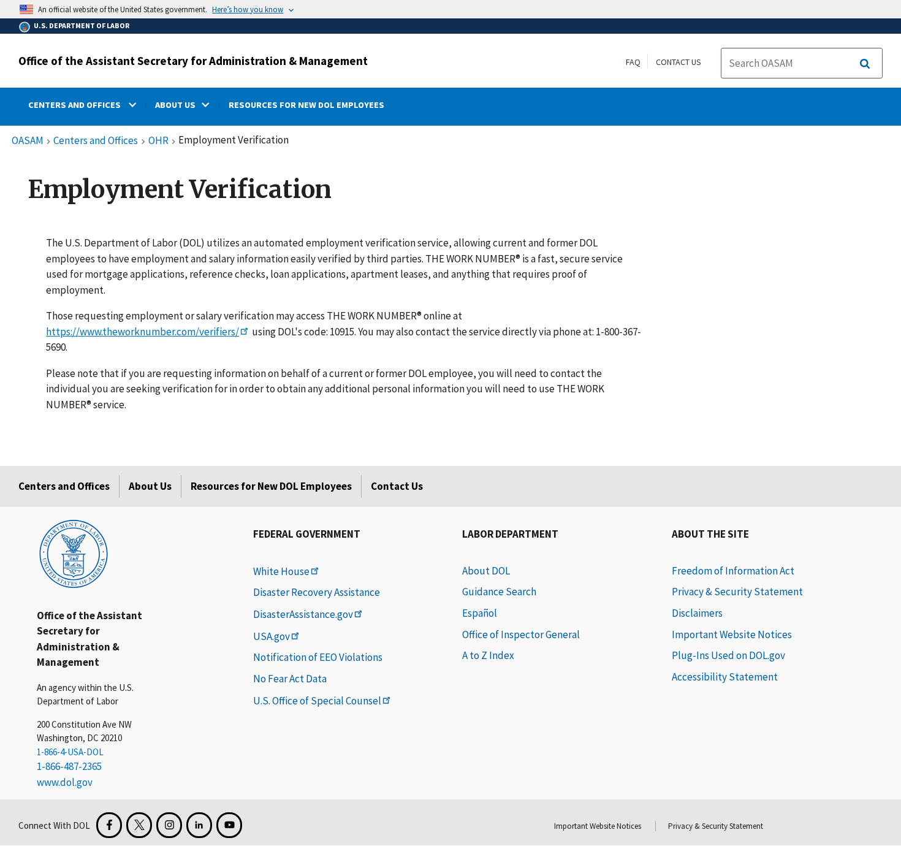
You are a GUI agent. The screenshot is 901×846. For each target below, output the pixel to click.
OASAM (28, 141)
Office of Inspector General (521, 634)
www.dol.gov (65, 782)
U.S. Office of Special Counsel (317, 700)
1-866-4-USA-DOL (70, 752)
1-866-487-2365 (69, 766)
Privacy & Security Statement (737, 591)
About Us (150, 486)
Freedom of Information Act (733, 570)
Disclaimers (697, 613)
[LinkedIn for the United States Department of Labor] (199, 825)
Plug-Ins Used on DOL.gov (728, 655)
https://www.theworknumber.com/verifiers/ (142, 331)
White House (281, 571)
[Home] (73, 553)
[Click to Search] (865, 63)
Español (479, 613)
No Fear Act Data (290, 678)
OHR (158, 141)
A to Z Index (488, 655)
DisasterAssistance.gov (303, 614)
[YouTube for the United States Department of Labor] (229, 825)
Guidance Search (499, 591)
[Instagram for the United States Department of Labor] (169, 825)
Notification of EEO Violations (317, 657)
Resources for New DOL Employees (271, 486)
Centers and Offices (95, 141)
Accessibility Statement (725, 677)
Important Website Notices (732, 634)
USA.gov (271, 636)
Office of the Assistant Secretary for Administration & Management (193, 60)
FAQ (633, 61)
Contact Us (678, 61)
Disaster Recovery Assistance (316, 592)
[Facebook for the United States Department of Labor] (109, 825)
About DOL (486, 570)
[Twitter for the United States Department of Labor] (139, 825)
